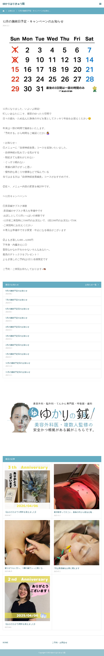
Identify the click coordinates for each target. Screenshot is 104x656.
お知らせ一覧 (91, 285)
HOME (5, 643)
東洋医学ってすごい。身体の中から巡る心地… (74, 512)
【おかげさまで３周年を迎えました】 (21, 512)
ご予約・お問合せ (59, 643)
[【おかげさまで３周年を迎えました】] (27, 486)
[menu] (100, 4)
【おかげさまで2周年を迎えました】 (20, 624)
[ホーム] (4, 11)
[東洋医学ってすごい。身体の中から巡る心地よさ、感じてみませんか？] (76, 486)
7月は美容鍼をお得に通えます (66, 568)
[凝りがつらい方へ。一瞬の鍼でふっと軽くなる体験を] (27, 542)
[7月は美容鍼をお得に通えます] (76, 542)
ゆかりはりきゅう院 (14, 4)
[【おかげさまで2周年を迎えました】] (27, 598)
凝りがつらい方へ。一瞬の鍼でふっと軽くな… (25, 568)
